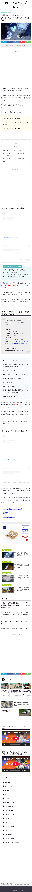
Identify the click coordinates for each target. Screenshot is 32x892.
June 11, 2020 (20, 350)
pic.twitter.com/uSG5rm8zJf (18, 343)
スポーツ (17, 794)
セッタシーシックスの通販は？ (15, 158)
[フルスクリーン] (27, 745)
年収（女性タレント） (17, 826)
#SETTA (17, 341)
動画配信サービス (17, 802)
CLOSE (16, 146)
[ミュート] (25, 745)
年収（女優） (16, 822)
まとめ (8, 162)
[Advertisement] (16, 68)
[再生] (4, 745)
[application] (16, 738)
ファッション (4, 12)
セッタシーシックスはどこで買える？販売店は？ (17, 154)
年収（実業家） (16, 830)
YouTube (17, 782)
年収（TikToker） (16, 806)
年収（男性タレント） (17, 838)
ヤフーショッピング (9, 517)
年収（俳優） (17, 818)
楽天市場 (6, 513)
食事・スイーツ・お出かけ (17, 842)
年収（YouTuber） (17, 810)
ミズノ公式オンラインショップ (12, 509)
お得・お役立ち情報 (17, 786)
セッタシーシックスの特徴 (14, 150)
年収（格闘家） (16, 834)
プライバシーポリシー (15, 888)
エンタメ (17, 790)
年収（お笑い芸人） (17, 814)
